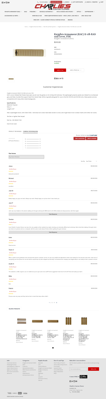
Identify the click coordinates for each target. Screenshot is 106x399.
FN (39, 375)
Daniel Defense (42, 366)
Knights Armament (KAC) (12, 11)
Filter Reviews (12, 153)
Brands (70, 20)
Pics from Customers (12, 371)
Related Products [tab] (14, 309)
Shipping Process (11, 364)
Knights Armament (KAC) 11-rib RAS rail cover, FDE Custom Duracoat (21, 336)
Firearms (33, 11)
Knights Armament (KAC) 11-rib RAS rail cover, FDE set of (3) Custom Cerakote (68, 337)
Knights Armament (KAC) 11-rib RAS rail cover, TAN (52, 335)
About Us (9, 373)
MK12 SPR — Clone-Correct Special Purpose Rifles (49, 20)
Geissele (40, 363)
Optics (79, 11)
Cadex (39, 371)
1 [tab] (53, 347)
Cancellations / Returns (13, 366)
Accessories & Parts (11, 15)
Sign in (88, 2)
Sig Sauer (40, 373)
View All (40, 380)
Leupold (40, 377)
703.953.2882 (44, 2)
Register (94, 2)
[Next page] (56, 302)
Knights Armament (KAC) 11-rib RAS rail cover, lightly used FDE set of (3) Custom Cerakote (84, 337)
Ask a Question (79, 138)
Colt (39, 364)
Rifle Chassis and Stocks (65, 11)
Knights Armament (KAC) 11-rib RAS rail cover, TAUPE (37, 335)
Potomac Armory (42, 378)
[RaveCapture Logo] (91, 135)
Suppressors (89, 11)
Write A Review (91, 138)
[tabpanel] (22, 328)
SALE (25, 11)
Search (67, 2)
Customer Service (11, 363)
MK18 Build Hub (37, 15)
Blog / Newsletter (58, 371)
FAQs (55, 373)
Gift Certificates (78, 2)
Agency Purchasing (12, 370)
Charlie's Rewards (56, 2)
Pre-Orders (57, 366)
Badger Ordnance (43, 370)
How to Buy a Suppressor (60, 364)
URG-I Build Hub (86, 15)
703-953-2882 (76, 392)
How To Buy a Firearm (59, 363)
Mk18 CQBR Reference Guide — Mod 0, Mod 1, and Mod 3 (62, 15)
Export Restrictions (12, 368)
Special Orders (58, 368)
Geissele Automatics (46, 11)
